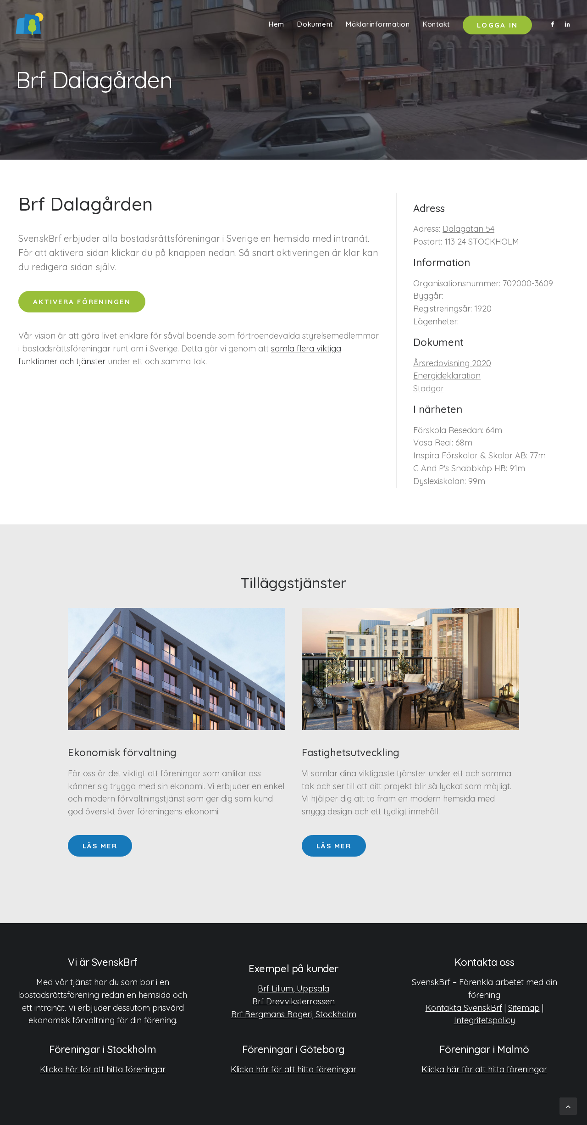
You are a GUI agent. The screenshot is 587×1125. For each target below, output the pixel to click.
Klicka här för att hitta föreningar (103, 1069)
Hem (276, 24)
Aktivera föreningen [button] (82, 301)
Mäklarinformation (378, 24)
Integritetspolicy (484, 1020)
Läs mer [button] (100, 845)
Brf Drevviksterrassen (293, 1001)
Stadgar (428, 388)
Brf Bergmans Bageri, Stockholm (293, 1014)
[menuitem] (276, 24)
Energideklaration (447, 375)
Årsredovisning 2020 (452, 363)
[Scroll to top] (568, 1105)
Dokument (315, 24)
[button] (554, 24)
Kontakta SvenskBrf (464, 1007)
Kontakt (436, 24)
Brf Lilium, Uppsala (293, 988)
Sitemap (524, 1007)
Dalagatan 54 (468, 228)
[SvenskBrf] (30, 23)
